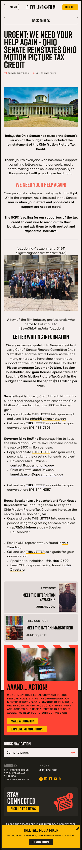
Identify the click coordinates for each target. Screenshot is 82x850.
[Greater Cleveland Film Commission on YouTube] (55, 778)
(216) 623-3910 (48, 769)
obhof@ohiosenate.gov (48, 418)
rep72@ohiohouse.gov (27, 527)
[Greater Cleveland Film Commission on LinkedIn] (45, 778)
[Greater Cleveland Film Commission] (41, 7)
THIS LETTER (35, 423)
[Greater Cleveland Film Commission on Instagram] (41, 779)
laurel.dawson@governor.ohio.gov (36, 474)
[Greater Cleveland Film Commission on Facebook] (50, 778)
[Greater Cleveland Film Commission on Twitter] (60, 778)
